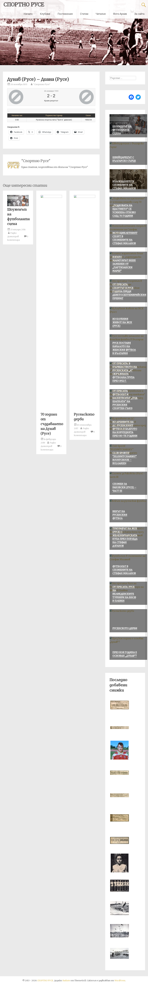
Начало (28, 13)
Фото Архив (120, 13)
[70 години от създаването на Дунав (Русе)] (51, 197)
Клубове (45, 13)
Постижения (65, 13)
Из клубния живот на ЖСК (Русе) (122, 322)
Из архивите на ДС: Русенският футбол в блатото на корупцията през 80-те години (124, 428)
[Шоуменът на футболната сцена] (18, 205)
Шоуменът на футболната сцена (122, 130)
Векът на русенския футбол (119, 515)
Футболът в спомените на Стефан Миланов (124, 570)
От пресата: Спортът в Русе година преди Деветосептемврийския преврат (129, 291)
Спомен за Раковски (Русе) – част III (124, 487)
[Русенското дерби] (84, 197)
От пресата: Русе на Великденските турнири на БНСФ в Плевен (124, 593)
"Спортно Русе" (41, 84)
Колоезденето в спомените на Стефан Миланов (124, 185)
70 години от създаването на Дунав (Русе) (52, 423)
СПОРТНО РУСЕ (24, 4)
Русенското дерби (124, 628)
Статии (84, 13)
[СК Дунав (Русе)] (23, 97)
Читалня (101, 13)
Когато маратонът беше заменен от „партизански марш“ (124, 263)
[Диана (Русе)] (79, 97)
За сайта (139, 13)
